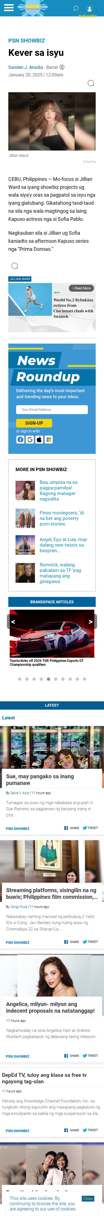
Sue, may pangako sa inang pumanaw (40, 779)
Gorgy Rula (19, 907)
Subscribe (88, 16)
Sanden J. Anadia (25, 67)
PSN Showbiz (26, 40)
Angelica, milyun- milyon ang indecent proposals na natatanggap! (50, 1007)
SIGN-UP (34, 423)
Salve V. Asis (20, 793)
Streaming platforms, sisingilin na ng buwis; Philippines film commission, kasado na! (51, 893)
